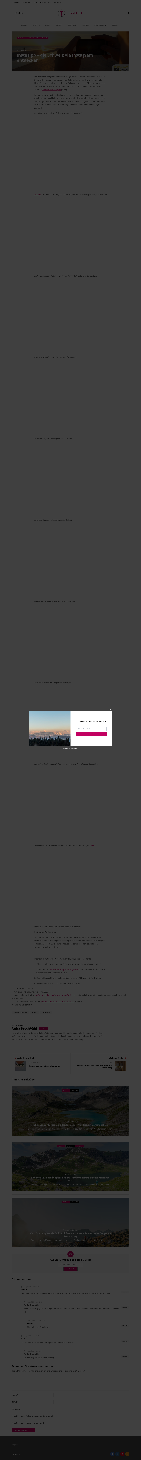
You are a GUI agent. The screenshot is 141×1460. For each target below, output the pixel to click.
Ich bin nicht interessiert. (70, 748)
